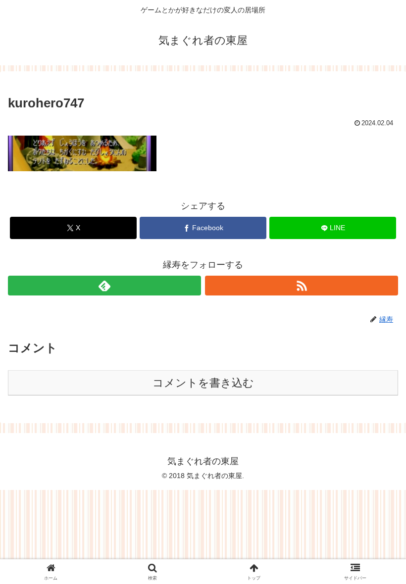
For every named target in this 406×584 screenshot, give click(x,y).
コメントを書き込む (203, 383)
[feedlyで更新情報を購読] (104, 285)
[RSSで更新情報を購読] (301, 285)
